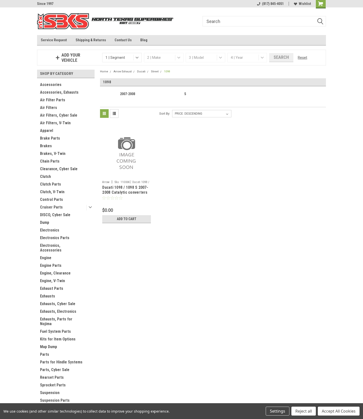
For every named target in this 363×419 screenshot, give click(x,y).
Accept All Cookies (339, 411)
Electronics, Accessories (50, 247)
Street (155, 71)
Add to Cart (126, 219)
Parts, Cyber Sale (54, 369)
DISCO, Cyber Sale (55, 214)
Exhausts (47, 296)
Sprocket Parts (53, 385)
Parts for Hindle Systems (61, 362)
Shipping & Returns (91, 40)
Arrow (105, 182)
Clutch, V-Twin (52, 191)
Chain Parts (50, 161)
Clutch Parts (50, 184)
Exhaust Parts (51, 288)
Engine (45, 257)
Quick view (127, 174)
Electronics (49, 230)
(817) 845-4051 (273, 4)
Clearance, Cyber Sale (59, 169)
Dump (44, 222)
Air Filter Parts (52, 100)
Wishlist (305, 4)
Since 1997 (45, 4)
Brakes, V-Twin (52, 153)
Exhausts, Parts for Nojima (56, 321)
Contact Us (123, 40)
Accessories (50, 84)
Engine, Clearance (55, 273)
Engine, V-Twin (52, 280)
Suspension (50, 392)
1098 (167, 71)
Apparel (46, 130)
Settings (277, 411)
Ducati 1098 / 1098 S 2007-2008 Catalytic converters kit (125, 192)
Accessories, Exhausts (59, 92)
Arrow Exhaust (123, 71)
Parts (44, 354)
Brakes (46, 146)
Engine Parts (50, 265)
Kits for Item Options (58, 339)
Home (104, 71)
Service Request (54, 40)
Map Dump (48, 346)
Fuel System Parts (55, 331)
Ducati (141, 71)
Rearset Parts (52, 377)
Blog (143, 40)
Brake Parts (50, 138)
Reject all (303, 411)
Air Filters (48, 107)
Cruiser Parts (51, 207)
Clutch (45, 176)
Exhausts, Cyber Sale (57, 303)
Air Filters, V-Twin (55, 123)
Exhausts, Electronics (58, 311)
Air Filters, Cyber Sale (58, 115)
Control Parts (51, 199)
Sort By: (164, 113)
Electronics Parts (54, 237)
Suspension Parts (55, 400)
